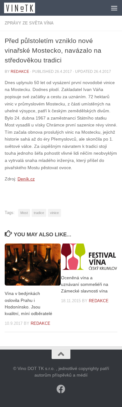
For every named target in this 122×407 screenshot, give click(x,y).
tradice (39, 213)
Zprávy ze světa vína (29, 23)
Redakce (20, 71)
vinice (54, 213)
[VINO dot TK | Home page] (24, 8)
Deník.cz (26, 178)
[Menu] (114, 8)
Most (24, 213)
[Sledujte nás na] (61, 389)
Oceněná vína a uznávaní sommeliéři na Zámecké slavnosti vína (84, 284)
